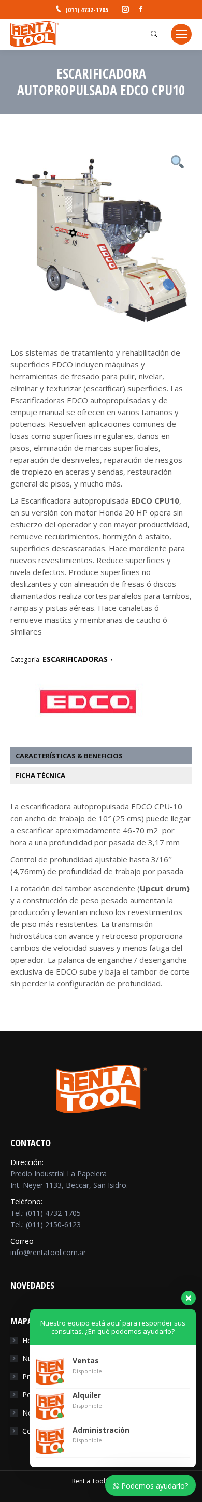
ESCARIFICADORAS (75, 659)
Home (32, 1340)
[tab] (106, 755)
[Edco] (88, 724)
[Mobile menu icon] (181, 34)
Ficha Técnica (40, 775)
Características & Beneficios (69, 755)
